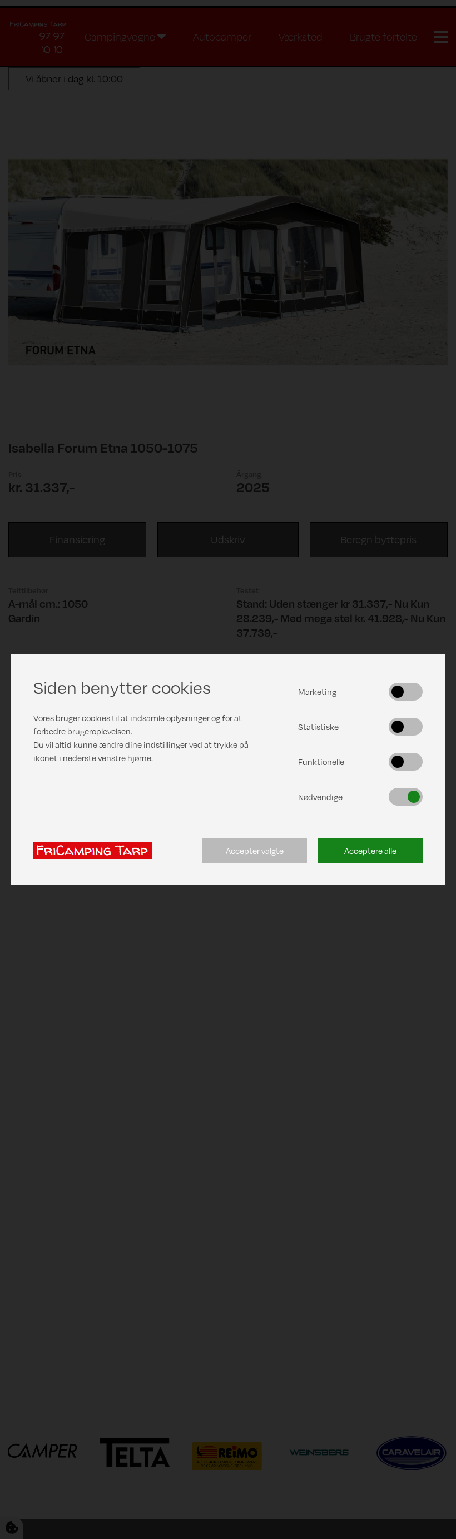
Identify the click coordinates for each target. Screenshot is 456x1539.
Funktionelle (321, 761)
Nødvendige (320, 796)
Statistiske (318, 726)
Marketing (317, 691)
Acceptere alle (370, 850)
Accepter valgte (255, 850)
